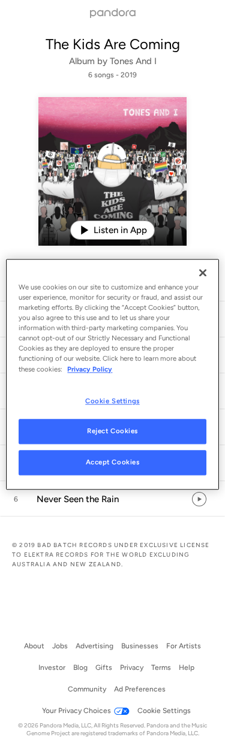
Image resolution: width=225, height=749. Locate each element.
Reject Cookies (112, 431)
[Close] (203, 272)
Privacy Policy (89, 369)
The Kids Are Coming (113, 44)
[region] (112, 374)
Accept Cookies (113, 462)
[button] (112, 499)
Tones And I (133, 61)
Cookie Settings (112, 401)
